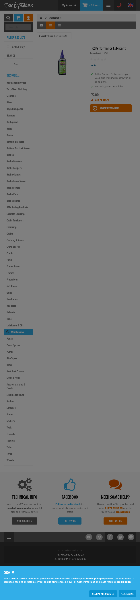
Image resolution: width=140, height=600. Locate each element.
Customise (127, 594)
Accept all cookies (103, 594)
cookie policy (123, 581)
